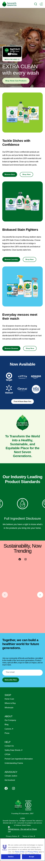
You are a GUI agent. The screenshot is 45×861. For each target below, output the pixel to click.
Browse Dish (10, 174)
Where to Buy (10, 703)
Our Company (10, 720)
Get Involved (10, 780)
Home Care (9, 699)
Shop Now (26, 174)
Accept (31, 857)
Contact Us (9, 746)
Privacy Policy (33, 852)
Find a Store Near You (22, 401)
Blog (6, 724)
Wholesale (9, 708)
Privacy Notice (11, 836)
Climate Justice (11, 776)
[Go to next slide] (40, 595)
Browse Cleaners (11, 348)
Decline (11, 857)
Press (7, 733)
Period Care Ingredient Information (19, 759)
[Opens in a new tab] (9, 377)
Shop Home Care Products (16, 81)
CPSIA (7, 754)
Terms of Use (27, 836)
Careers (8, 729)
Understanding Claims (14, 763)
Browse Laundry (11, 259)
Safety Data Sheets (12, 750)
